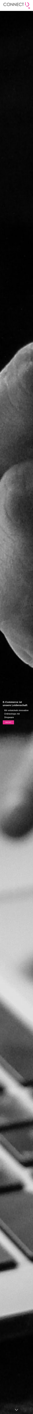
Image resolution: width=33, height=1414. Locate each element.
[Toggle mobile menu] (29, 8)
